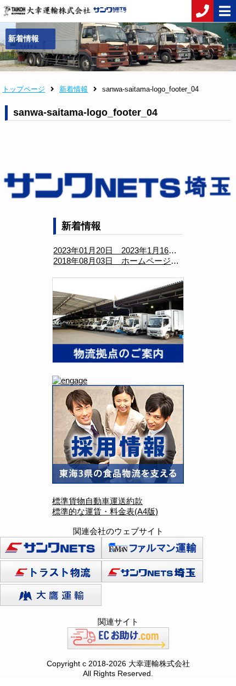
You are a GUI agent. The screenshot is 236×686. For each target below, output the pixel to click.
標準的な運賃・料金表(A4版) (105, 511)
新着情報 (73, 89)
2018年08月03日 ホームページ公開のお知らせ (140, 260)
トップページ (23, 89)
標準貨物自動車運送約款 (97, 501)
